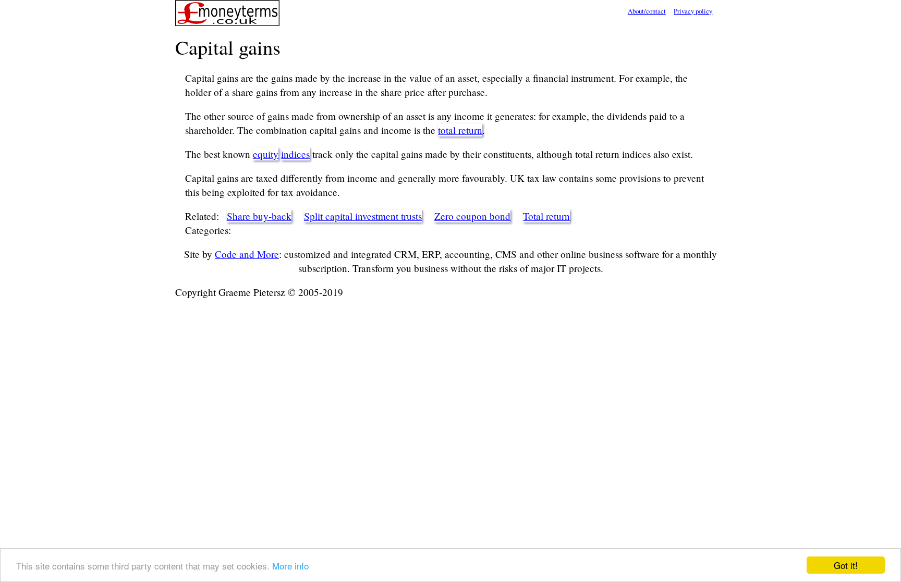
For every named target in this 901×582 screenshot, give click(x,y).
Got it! (846, 565)
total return (460, 130)
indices (295, 153)
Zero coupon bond (472, 215)
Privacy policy (693, 11)
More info (290, 565)
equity (265, 153)
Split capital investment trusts (363, 215)
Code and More (247, 254)
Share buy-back (259, 215)
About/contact (647, 11)
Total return (546, 215)
